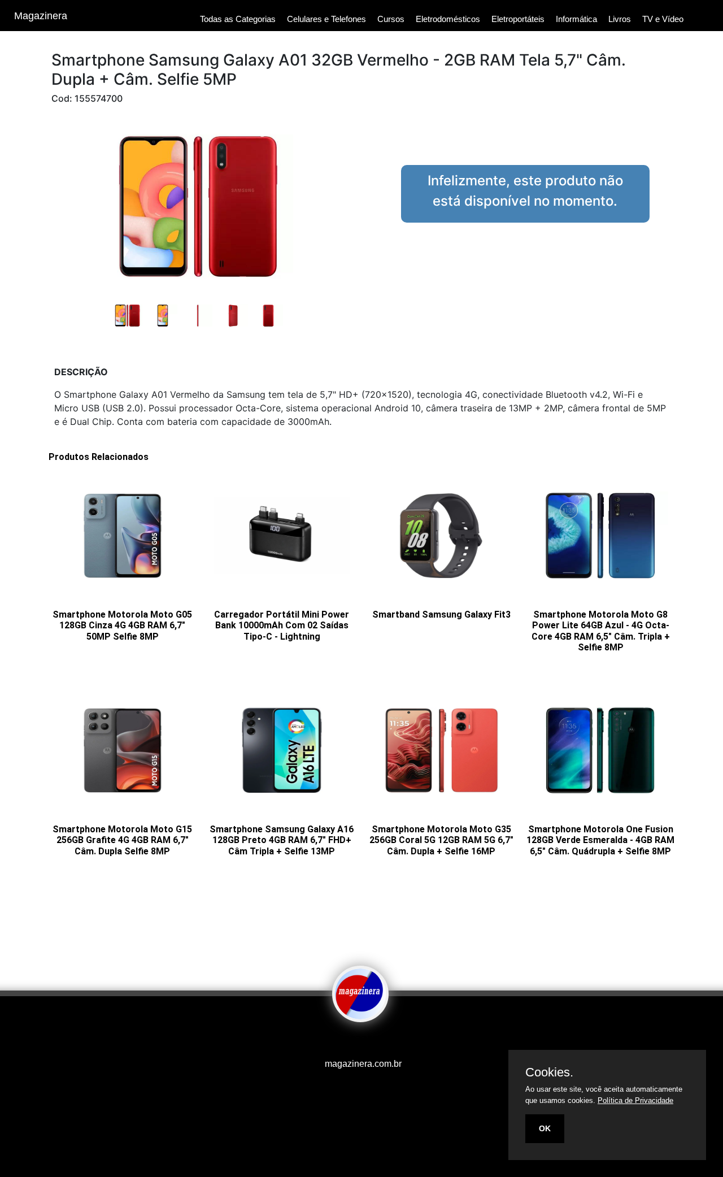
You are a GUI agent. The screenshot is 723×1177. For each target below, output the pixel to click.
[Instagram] (353, 1041)
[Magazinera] (360, 1014)
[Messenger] (381, 1041)
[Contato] (375, 1041)
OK (545, 1128)
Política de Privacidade (635, 1100)
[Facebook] (347, 1041)
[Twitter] (359, 1041)
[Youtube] (342, 1041)
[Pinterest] (364, 1041)
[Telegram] (370, 1041)
